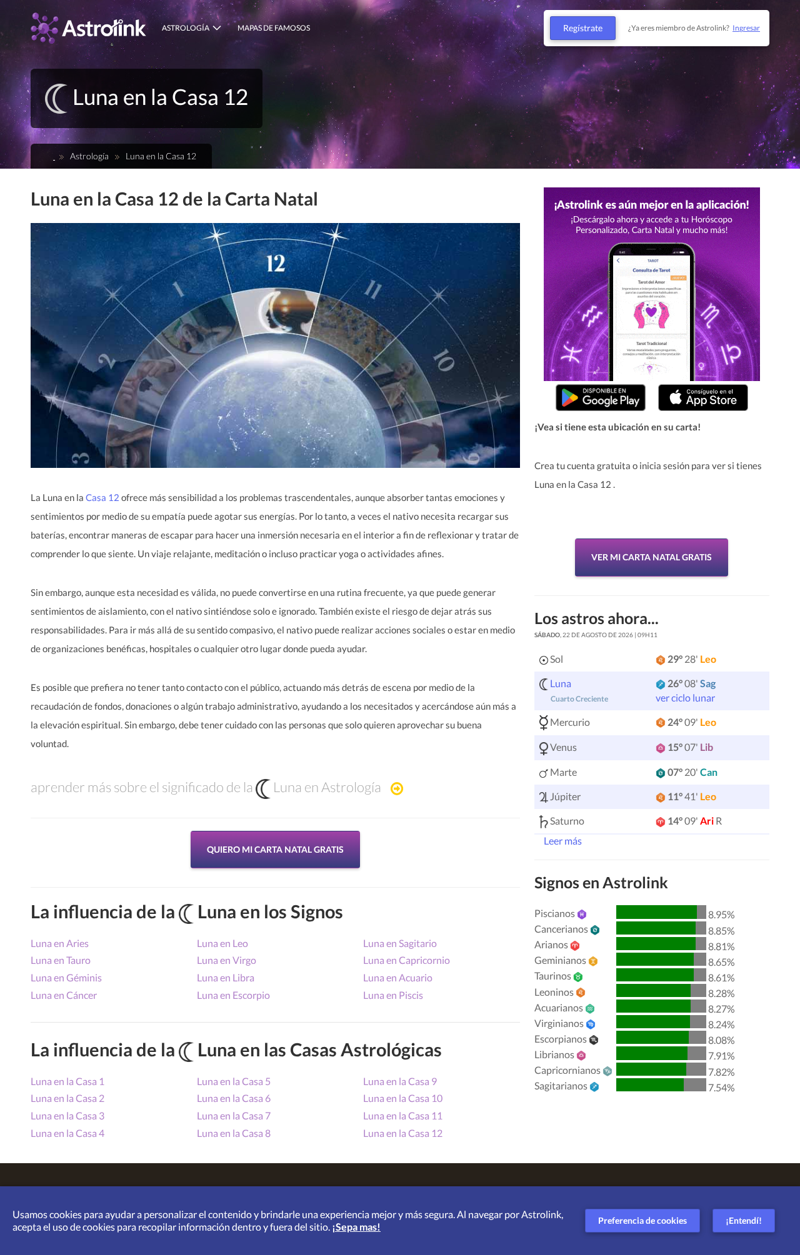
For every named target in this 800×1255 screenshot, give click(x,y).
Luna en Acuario (397, 977)
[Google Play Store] (601, 397)
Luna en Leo (222, 943)
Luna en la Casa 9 (400, 1081)
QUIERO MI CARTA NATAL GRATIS (275, 849)
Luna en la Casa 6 (234, 1098)
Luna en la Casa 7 (234, 1115)
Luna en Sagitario (400, 943)
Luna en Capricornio (406, 960)
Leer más (562, 840)
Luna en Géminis (66, 977)
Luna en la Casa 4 (67, 1133)
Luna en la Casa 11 (402, 1115)
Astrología (185, 27)
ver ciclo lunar (685, 697)
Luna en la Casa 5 (234, 1081)
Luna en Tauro (61, 960)
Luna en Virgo (226, 960)
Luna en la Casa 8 (234, 1133)
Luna (560, 683)
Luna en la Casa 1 (67, 1081)
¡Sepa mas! (356, 1227)
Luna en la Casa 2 (67, 1098)
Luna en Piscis (393, 995)
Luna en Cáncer (64, 995)
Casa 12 (102, 497)
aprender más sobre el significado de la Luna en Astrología (206, 787)
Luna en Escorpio (233, 995)
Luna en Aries (60, 943)
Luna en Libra (225, 977)
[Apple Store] (703, 397)
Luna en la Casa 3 (67, 1115)
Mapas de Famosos (274, 27)
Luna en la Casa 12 (402, 1133)
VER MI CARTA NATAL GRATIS (651, 557)
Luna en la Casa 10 (402, 1098)
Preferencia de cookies (642, 1220)
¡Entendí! (744, 1220)
